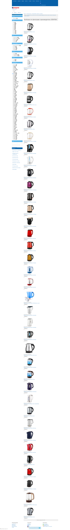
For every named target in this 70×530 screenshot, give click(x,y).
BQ (14, 71)
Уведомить (25, 45)
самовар (25, 15)
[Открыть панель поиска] (13, 12)
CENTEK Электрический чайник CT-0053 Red (30, 452)
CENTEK (15, 73)
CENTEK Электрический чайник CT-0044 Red (30, 287)
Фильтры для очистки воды (16, 167)
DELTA (14, 75)
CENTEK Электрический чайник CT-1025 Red (30, 250)
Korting (14, 92)
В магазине (15, 18)
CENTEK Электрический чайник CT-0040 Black (30, 153)
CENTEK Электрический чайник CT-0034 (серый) (30, 504)
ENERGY (14, 78)
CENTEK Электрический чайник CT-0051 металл (30, 355)
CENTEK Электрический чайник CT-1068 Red (30, 476)
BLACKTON (15, 69)
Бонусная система (14, 526)
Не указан (15, 64)
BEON (14, 67)
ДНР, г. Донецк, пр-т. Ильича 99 (48, 526)
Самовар (14, 41)
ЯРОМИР (15, 139)
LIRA (14, 96)
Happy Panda (15, 83)
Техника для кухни (15, 157)
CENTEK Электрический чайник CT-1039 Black (30, 56)
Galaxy (14, 80)
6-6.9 (14, 28)
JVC (14, 89)
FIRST (14, 79)
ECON (14, 76)
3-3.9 (14, 25)
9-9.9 (14, 29)
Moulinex (14, 103)
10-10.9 (14, 30)
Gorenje (14, 82)
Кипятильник (15, 39)
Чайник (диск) (16, 37)
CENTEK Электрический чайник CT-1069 (29, 379)
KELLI (14, 90)
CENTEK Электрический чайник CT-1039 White (30, 68)
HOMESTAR (15, 86)
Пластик (15, 47)
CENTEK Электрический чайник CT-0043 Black (30, 339)
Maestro (15, 98)
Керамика (15, 48)
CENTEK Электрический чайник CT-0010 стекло (30, 104)
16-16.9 (14, 32)
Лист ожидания (14, 525)
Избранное (13, 524)
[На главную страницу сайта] (35, 7)
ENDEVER (15, 77)
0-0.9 (14, 22)
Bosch (14, 70)
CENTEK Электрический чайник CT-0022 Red (30, 238)
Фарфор (14, 49)
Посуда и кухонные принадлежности (15, 154)
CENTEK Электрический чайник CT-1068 (29, 31)
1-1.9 (14, 23)
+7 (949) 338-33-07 (43, 5)
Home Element (15, 85)
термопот (28, 15)
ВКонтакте (29, 524)
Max (28, 525)
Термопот (15, 40)
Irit (14, 88)
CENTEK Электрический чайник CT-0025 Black (30, 226)
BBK (14, 66)
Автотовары (14, 164)
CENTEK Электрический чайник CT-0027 (29, 464)
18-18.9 (14, 33)
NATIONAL (15, 104)
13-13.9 (14, 31)
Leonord (14, 94)
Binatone (14, 68)
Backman (14, 65)
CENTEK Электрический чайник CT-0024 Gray (30, 428)
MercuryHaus (15, 102)
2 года (14, 60)
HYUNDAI (14, 87)
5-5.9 (14, 27)
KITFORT (15, 91)
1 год (14, 59)
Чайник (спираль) (16, 38)
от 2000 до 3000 (16, 55)
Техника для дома (15, 159)
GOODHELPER (15, 81)
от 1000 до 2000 (16, 54)
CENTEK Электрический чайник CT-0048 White (30, 327)
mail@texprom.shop (46, 525)
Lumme (14, 97)
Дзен (29, 526)
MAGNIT (14, 99)
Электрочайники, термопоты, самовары (37, 13)
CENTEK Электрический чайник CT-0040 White (30, 165)
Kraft (14, 93)
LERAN (14, 95)
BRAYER (14, 72)
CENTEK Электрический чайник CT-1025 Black (30, 202)
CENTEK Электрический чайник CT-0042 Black (30, 367)
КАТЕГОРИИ (14, 9)
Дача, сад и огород (15, 151)
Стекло (14, 46)
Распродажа (15, 169)
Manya (14, 100)
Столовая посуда (15, 155)
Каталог (14, 148)
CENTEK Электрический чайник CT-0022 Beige (30, 92)
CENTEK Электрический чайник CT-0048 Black (30, 177)
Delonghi (14, 74)
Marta (14, 101)
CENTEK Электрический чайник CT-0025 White (30, 315)
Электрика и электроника (16, 162)
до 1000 (15, 53)
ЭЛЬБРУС (15, 138)
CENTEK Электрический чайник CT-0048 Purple (30, 391)
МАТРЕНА (15, 136)
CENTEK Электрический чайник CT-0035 (29, 80)
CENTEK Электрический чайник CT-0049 (29, 129)
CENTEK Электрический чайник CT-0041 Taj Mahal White (31, 403)
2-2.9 (14, 24)
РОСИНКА (15, 137)
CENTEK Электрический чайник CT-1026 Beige (30, 141)
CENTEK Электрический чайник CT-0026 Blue (30, 440)
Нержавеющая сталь (17, 45)
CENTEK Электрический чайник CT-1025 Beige (30, 214)
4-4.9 (14, 26)
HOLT (14, 84)
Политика (37, 527)
